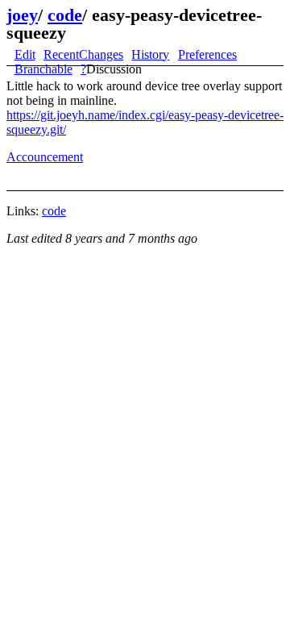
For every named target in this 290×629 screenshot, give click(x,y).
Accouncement (44, 157)
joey (22, 15)
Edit (24, 54)
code (65, 15)
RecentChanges (83, 54)
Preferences (207, 54)
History (150, 54)
